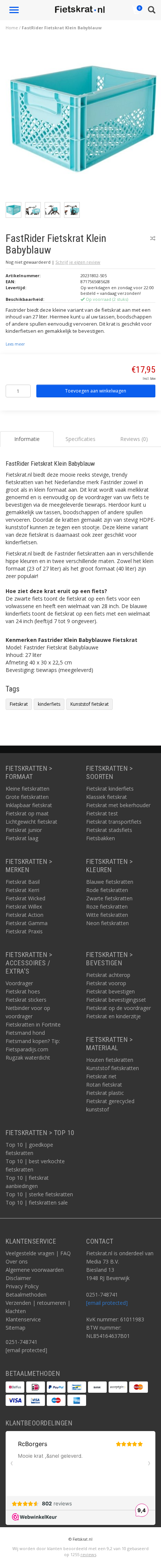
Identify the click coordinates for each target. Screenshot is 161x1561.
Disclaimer (18, 1278)
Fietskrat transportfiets (114, 821)
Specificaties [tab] (80, 438)
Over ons (17, 1261)
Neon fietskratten (107, 923)
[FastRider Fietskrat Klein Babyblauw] (83, 120)
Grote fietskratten (27, 796)
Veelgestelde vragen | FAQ (38, 1253)
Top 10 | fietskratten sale (37, 1202)
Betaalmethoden (26, 1294)
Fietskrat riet (101, 1076)
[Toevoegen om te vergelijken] (152, 238)
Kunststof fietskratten (112, 1068)
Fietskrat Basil (23, 881)
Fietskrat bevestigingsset (116, 999)
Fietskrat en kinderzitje (113, 1016)
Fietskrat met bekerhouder (118, 805)
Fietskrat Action (24, 914)
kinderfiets (49, 704)
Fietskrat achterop (108, 974)
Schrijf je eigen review (77, 262)
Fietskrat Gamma (27, 923)
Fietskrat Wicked (25, 898)
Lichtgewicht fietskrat (31, 821)
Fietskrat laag (22, 838)
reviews (88, 1554)
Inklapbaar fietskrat (29, 805)
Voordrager (19, 983)
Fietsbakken (100, 838)
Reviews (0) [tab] (134, 438)
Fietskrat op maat (27, 813)
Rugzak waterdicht (28, 1057)
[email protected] (107, 1302)
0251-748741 (21, 1341)
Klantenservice (23, 1319)
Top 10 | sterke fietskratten (39, 1194)
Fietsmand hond (25, 1032)
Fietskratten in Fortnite (33, 1024)
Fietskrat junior (24, 829)
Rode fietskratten (107, 890)
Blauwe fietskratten (109, 881)
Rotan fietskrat (104, 1084)
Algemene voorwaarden (35, 1269)
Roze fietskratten (107, 906)
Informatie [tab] (27, 438)
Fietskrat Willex (24, 906)
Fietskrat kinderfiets (110, 788)
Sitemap (15, 1327)
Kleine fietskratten (27, 788)
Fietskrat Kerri (22, 890)
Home (12, 27)
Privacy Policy (22, 1286)
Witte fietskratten (107, 914)
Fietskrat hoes (23, 991)
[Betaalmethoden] (15, 1387)
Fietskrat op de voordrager (118, 1007)
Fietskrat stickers (26, 999)
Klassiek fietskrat (106, 796)
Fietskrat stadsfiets (109, 829)
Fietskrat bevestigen (110, 991)
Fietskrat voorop (106, 983)
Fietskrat (19, 704)
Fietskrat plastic (105, 1092)
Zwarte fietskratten (109, 898)
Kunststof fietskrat (89, 704)
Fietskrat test (102, 813)
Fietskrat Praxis (24, 931)
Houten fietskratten (109, 1059)
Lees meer (15, 344)
